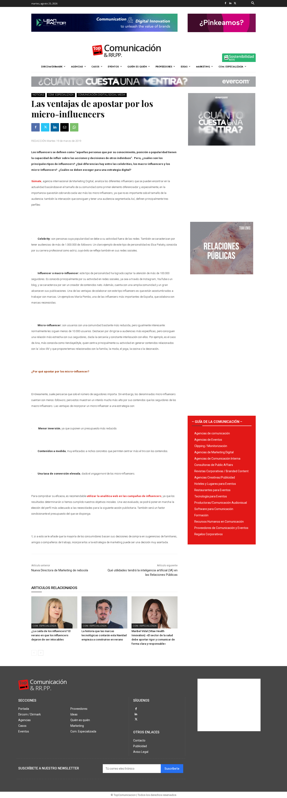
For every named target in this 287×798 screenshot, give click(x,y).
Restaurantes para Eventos (212, 490)
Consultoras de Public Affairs (213, 465)
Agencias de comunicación (212, 433)
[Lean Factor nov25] (104, 35)
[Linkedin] (230, 3)
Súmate (36, 181)
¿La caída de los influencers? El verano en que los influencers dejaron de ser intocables (50, 635)
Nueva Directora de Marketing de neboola (59, 570)
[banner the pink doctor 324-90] (222, 35)
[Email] (64, 127)
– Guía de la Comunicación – (217, 422)
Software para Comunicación (213, 509)
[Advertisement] (221, 182)
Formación (201, 515)
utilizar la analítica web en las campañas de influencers (124, 496)
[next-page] (40, 653)
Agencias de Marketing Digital (214, 452)
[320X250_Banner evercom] (221, 149)
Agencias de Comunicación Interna (217, 458)
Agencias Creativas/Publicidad (214, 477)
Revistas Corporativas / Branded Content (221, 471)
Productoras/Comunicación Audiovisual (220, 502)
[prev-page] (34, 653)
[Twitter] (235, 3)
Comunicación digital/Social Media (101, 94)
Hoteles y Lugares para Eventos (215, 483)
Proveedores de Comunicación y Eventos (221, 528)
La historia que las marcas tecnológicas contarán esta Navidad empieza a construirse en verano (104, 635)
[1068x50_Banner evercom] (143, 90)
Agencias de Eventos (208, 439)
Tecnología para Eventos (210, 496)
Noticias (38, 94)
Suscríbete (172, 768)
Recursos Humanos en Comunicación (219, 521)
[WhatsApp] (74, 127)
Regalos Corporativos (208, 534)
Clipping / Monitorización (210, 446)
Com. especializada (61, 94)
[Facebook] (225, 3)
